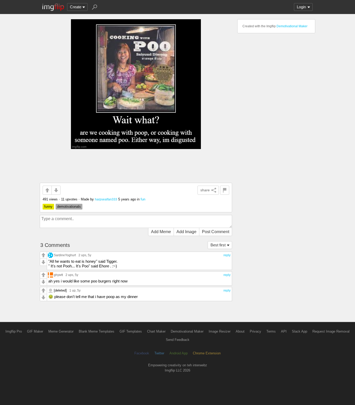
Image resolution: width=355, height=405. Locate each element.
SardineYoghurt (65, 255)
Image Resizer (220, 331)
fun (143, 199)
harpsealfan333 (106, 199)
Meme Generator (61, 331)
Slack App (299, 331)
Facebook (141, 353)
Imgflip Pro (13, 331)
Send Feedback (177, 340)
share (205, 190)
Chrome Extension (207, 353)
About (240, 331)
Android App (178, 353)
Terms (271, 331)
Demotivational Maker (292, 26)
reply (227, 255)
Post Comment (215, 232)
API (284, 331)
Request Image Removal (331, 331)
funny (48, 206)
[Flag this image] (224, 190)
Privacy (255, 331)
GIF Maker (35, 331)
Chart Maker (156, 331)
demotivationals (69, 206)
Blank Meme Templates (96, 331)
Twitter (159, 353)
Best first (218, 245)
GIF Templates (131, 331)
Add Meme (161, 232)
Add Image (186, 232)
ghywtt (58, 274)
